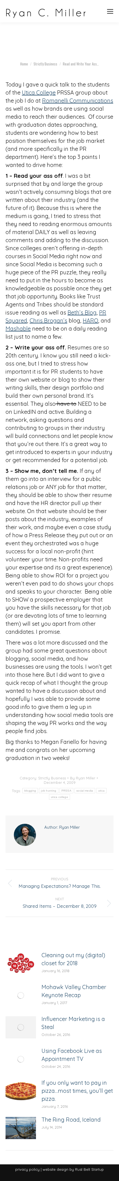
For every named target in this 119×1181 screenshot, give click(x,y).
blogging (30, 790)
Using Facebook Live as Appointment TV (72, 1054)
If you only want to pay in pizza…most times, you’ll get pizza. (77, 1090)
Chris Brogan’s (48, 320)
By (82, 778)
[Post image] (21, 963)
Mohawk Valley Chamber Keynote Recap (74, 991)
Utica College (39, 92)
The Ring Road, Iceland (71, 1119)
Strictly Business (52, 778)
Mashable (18, 328)
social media (84, 790)
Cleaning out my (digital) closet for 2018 (73, 959)
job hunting (48, 790)
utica (101, 790)
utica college (59, 797)
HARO (90, 320)
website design (55, 1169)
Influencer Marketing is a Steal (73, 1022)
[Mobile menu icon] (110, 11)
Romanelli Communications (77, 100)
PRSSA (66, 790)
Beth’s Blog (82, 312)
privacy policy (27, 1169)
